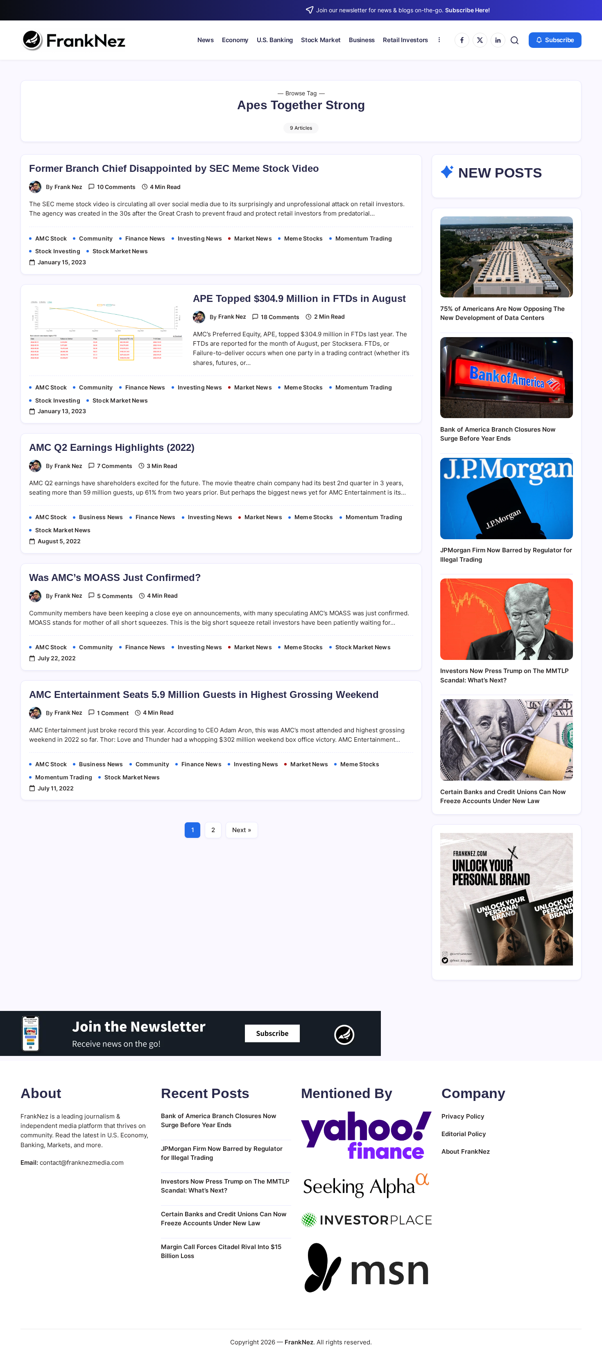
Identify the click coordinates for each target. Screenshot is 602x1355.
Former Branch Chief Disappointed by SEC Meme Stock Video (174, 168)
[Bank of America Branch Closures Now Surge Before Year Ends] (506, 378)
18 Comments (280, 316)
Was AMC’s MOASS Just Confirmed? (115, 577)
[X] (480, 40)
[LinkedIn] (498, 40)
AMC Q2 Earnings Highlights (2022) (112, 447)
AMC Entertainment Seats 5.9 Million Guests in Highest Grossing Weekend (204, 694)
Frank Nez (68, 186)
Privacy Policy (462, 1116)
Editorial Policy (463, 1134)
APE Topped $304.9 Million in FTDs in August (299, 298)
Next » (241, 830)
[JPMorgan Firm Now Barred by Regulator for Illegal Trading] (506, 498)
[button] (514, 40)
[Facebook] (462, 40)
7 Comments (114, 465)
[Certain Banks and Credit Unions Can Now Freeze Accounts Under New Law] (506, 740)
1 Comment (113, 712)
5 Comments (115, 595)
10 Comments (116, 186)
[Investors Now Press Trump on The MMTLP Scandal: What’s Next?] (506, 619)
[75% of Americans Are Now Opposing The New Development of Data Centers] (506, 257)
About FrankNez (465, 1151)
